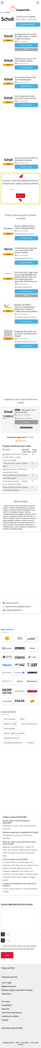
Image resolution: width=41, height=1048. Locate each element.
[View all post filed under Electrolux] (7, 648)
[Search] (37, 3)
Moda (22, 719)
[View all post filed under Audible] (32, 638)
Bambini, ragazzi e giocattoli (14, 733)
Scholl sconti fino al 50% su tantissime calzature (26, 159)
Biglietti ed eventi (9, 986)
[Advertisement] (20, 131)
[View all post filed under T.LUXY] (32, 665)
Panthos (30, 258)
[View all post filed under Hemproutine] (7, 691)
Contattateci (7, 1005)
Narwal (30, 287)
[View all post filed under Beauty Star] (32, 672)
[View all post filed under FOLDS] (20, 701)
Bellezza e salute (10, 724)
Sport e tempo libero (29, 724)
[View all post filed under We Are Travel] (7, 681)
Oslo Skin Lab (32, 341)
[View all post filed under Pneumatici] (32, 681)
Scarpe (30, 990)
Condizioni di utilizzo (10, 1016)
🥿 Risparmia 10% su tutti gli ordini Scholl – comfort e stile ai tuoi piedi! (26, 36)
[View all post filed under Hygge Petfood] (7, 638)
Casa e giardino (9, 729)
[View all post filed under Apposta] (20, 691)
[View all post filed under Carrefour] (20, 672)
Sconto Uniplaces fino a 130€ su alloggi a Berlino (25, 227)
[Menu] (2, 3)
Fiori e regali (6, 983)
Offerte (26, 422)
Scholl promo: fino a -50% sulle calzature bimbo (25, 60)
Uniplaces (31, 234)
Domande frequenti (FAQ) (12, 1028)
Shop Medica (32, 317)
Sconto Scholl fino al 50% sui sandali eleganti (25, 78)
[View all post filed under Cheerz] (7, 665)
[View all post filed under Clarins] (32, 691)
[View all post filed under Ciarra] (20, 657)
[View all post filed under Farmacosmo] (20, 638)
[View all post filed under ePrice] (32, 701)
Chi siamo (6, 1001)
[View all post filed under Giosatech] (20, 648)
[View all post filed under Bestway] (32, 648)
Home (2, 12)
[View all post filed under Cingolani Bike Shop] (20, 665)
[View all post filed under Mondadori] (7, 701)
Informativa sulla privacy (12, 1012)
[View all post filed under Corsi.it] (32, 657)
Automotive (6, 994)
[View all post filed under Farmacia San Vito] (7, 657)
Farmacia (31, 743)
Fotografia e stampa (11, 738)
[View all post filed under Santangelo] (7, 672)
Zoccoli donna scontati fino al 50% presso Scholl (25, 97)
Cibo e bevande (9, 719)
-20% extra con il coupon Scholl (25, 411)
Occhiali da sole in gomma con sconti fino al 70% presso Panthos (26, 250)
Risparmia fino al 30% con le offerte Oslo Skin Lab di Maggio (26, 333)
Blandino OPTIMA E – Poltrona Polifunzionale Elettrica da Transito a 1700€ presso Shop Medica (26, 308)
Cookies (5, 1020)
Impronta (5, 1009)
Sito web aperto (28, 24)
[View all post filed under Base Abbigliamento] (20, 681)
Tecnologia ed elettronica (13, 743)
